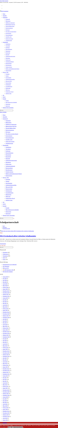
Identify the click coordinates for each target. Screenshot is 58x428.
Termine (7, 181)
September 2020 (6, 395)
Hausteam (8, 158)
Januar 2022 (5, 367)
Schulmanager (9, 190)
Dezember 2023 (6, 331)
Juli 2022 (5, 358)
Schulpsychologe (9, 171)
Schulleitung (8, 147)
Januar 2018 (5, 420)
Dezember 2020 (6, 390)
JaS (3, 202)
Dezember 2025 (6, 290)
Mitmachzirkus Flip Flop (11, 126)
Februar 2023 (5, 347)
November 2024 (6, 313)
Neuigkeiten (5, 255)
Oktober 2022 (5, 354)
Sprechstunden (9, 183)
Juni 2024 (5, 321)
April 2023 (5, 344)
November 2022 (6, 352)
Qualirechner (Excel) (10, 198)
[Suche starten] (13, 218)
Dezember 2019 (6, 411)
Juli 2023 (5, 338)
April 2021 (5, 382)
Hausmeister (8, 154)
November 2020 (6, 391)
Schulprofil (5, 118)
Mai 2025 (5, 303)
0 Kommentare (3, 243)
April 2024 (5, 324)
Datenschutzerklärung (17, 427)
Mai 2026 (5, 282)
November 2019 (6, 413)
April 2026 (5, 283)
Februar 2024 (5, 328)
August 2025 (5, 298)
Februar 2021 (5, 386)
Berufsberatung (9, 170)
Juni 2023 (5, 340)
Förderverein (8, 164)
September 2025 (6, 296)
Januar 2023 (5, 349)
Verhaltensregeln (9, 143)
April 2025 (5, 305)
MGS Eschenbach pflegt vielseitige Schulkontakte (18, 236)
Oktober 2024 (5, 315)
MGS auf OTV (6, 268)
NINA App (8, 196)
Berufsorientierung (10, 130)
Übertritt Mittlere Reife (11, 128)
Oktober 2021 (5, 372)
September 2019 (6, 416)
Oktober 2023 (5, 335)
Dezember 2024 (6, 312)
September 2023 (6, 336)
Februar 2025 (5, 308)
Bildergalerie (8, 122)
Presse (1, 232)
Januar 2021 (5, 388)
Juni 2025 (5, 301)
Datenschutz (8, 211)
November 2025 (6, 292)
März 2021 (5, 384)
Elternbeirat (8, 162)
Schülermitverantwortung (11, 160)
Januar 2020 (5, 409)
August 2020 (5, 397)
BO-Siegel (8, 132)
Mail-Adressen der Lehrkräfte (12, 209)
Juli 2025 (5, 299)
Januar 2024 (5, 329)
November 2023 (6, 333)
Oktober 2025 (5, 294)
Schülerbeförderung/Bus (11, 185)
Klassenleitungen (9, 152)
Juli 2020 (5, 398)
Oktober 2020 (5, 393)
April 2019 (5, 418)
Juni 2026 (5, 280)
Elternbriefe (5, 252)
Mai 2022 (5, 359)
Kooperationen (9, 135)
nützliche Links (9, 200)
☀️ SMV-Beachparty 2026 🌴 (9, 269)
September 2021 (6, 374)
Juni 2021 (5, 379)
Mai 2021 (5, 381)
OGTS (4, 204)
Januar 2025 (5, 310)
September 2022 (6, 356)
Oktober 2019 (5, 414)
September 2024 (6, 317)
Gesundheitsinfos (9, 192)
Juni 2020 (5, 400)
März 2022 (5, 363)
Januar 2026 (5, 289)
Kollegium (8, 151)
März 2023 (5, 345)
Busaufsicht (8, 156)
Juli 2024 (5, 319)
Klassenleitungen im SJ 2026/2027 (10, 264)
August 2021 (5, 375)
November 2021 (6, 370)
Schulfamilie (5, 145)
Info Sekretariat (6, 266)
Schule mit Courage (10, 141)
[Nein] (23, 427)
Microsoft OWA (9, 187)
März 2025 (5, 306)
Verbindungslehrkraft (10, 166)
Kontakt (4, 206)
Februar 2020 (5, 407)
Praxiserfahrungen (10, 137)
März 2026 (5, 285)
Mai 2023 (5, 342)
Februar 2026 (5, 287)
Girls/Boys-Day (9, 139)
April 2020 (5, 404)
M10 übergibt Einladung (8, 271)
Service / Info (6, 177)
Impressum (8, 213)
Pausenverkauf (9, 188)
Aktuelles (5, 116)
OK (9, 427)
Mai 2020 (5, 402)
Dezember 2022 (6, 351)
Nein (11, 427)
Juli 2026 (5, 278)
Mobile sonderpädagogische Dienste (14, 173)
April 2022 (5, 361)
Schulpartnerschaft (6, 228)
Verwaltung (8, 149)
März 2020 (5, 405)
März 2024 (5, 326)
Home (4, 115)
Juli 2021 (5, 377)
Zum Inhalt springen (4, 0)
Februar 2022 (5, 365)
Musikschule (8, 194)
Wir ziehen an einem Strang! (12, 133)
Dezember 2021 (6, 368)
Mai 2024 (5, 322)
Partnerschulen (9, 175)
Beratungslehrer (9, 168)
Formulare (8, 179)
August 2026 (5, 276)
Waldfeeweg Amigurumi (11, 124)
